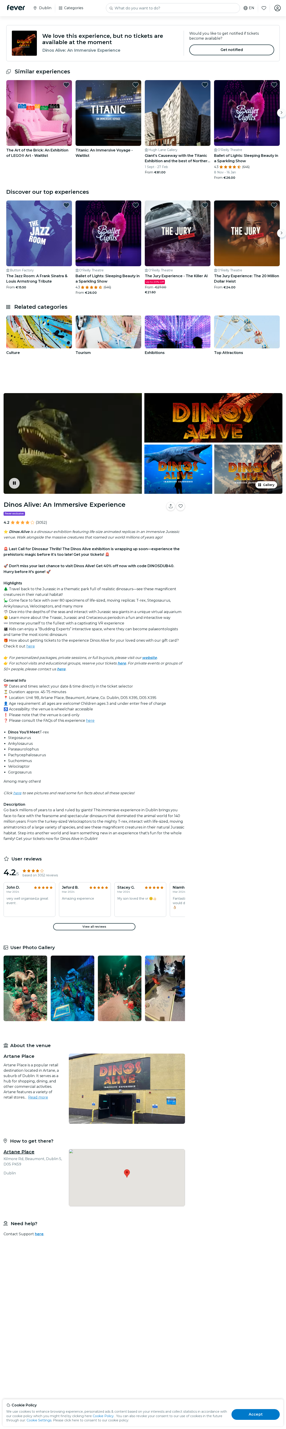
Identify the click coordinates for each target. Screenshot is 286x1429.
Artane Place (19, 1151)
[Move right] (281, 112)
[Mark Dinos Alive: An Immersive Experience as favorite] (180, 506)
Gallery (268, 485)
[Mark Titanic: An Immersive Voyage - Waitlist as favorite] (136, 85)
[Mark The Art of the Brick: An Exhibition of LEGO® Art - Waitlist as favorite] (66, 85)
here (30, 646)
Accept (256, 1414)
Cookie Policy (103, 1416)
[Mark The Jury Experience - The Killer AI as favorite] (205, 205)
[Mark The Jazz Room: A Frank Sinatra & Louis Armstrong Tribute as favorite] (66, 205)
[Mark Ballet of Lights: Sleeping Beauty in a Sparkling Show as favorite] (274, 85)
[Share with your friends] (170, 506)
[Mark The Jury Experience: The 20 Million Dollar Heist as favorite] (274, 205)
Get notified (232, 50)
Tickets (236, 520)
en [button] (251, 8)
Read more (38, 1097)
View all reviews (94, 926)
